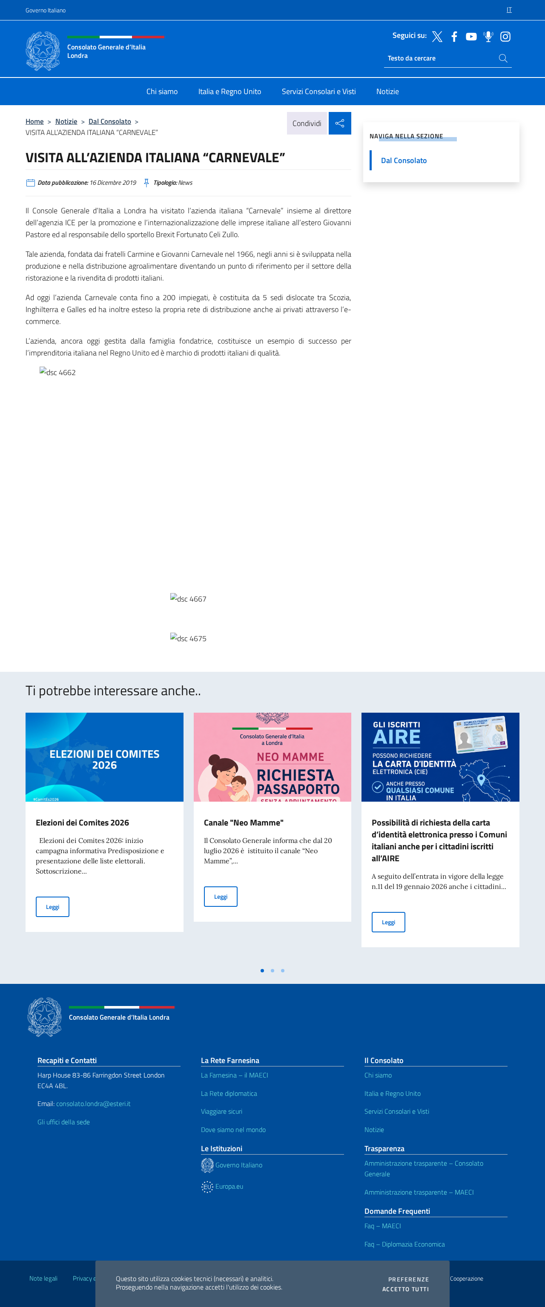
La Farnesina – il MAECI (234, 1075)
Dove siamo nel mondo (233, 1129)
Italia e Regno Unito (392, 1093)
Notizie (66, 121)
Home (35, 121)
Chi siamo (378, 1075)
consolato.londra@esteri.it (93, 1103)
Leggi (57, 906)
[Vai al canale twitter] (435, 36)
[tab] (262, 970)
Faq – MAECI (382, 1226)
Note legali (43, 1278)
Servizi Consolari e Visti (396, 1111)
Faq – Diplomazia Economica (404, 1244)
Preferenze (408, 1279)
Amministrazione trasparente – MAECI (419, 1192)
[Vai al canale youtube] (469, 36)
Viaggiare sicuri (221, 1111)
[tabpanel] (105, 837)
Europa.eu (228, 1186)
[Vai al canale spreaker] (486, 36)
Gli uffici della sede (63, 1122)
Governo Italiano (46, 10)
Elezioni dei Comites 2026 (82, 822)
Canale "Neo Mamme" (244, 822)
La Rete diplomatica (229, 1093)
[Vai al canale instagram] (503, 36)
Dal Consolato (110, 121)
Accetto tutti (405, 1289)
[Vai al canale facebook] (452, 36)
